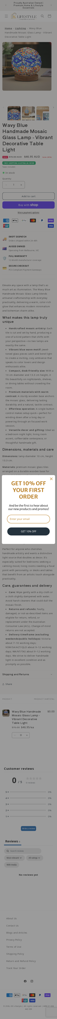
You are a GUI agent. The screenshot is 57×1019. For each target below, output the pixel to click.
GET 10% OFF (28, 531)
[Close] (51, 479)
